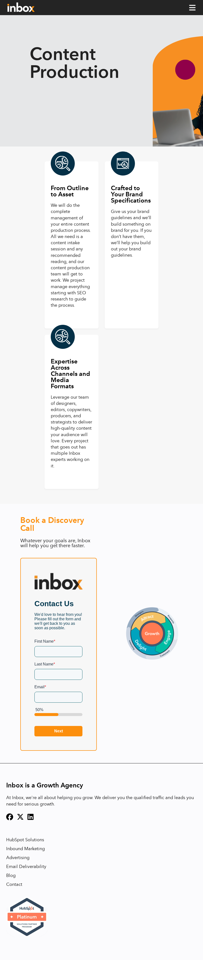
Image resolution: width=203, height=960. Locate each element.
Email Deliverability (26, 866)
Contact (14, 884)
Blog (11, 875)
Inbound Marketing (25, 848)
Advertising (17, 857)
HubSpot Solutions (25, 839)
